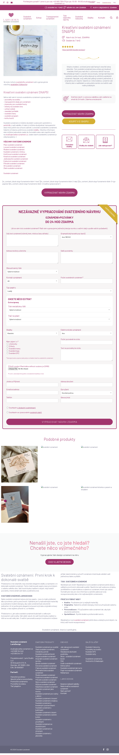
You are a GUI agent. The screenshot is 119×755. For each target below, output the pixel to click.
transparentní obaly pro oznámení (17, 102)
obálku (36, 130)
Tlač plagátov (15, 686)
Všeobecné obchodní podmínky (68, 653)
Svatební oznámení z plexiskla (43, 734)
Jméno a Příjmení (13, 381)
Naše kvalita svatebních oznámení (69, 687)
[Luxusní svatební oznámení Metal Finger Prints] (19, 504)
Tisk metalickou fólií (16, 306)
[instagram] (7, 2)
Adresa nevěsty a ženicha (16, 251)
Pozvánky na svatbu (93, 649)
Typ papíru (11, 287)
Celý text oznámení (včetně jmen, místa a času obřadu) (27, 233)
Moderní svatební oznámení (13, 149)
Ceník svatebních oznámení (70, 663)
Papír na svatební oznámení (71, 670)
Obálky (9, 330)
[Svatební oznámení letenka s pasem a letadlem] (99, 504)
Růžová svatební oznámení (45, 684)
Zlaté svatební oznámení (12, 168)
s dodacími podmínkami (26, 408)
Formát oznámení (14, 277)
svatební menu (10, 113)
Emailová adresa (12, 389)
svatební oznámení (81, 620)
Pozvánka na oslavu (18, 684)
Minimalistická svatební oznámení (44, 671)
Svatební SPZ (91, 652)
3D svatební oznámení (11, 166)
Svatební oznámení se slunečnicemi (43, 725)
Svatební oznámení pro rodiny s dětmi (46, 695)
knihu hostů (9, 118)
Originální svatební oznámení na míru (46, 660)
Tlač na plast (13, 316)
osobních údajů (36, 412)
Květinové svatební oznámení (14, 154)
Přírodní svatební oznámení (13, 163)
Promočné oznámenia (19, 681)
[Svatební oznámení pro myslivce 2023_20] (59, 504)
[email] (12, 2)
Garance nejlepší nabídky (69, 684)
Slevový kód (65, 397)
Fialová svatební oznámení (45, 668)
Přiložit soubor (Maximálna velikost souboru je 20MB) (28, 366)
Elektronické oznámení (71, 330)
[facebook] (3, 2)
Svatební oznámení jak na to (71, 668)
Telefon (9, 397)
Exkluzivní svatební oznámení (14, 161)
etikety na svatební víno (14, 106)
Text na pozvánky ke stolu (71, 348)
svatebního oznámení (24, 82)
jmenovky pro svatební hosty (16, 104)
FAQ (62, 661)
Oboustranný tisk (13, 268)
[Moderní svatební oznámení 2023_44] (99, 464)
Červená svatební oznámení (46, 666)
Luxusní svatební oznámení (13, 147)
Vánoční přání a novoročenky (21, 679)
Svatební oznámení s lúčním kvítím (46, 716)
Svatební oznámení (10, 173)
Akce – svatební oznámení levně (70, 657)
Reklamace (64, 673)
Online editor (65, 666)
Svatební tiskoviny (93, 647)
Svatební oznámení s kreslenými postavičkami (45, 704)
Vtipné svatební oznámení (45, 656)
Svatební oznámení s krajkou (46, 701)
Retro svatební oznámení (45, 682)
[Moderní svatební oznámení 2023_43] (59, 464)
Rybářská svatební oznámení (46, 687)
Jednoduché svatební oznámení (15, 159)
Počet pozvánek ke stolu (70, 339)
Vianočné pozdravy (17, 677)
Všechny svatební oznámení (17, 141)
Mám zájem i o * (12, 341)
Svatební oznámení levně (45, 654)
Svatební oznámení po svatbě (46, 647)
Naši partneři (65, 691)
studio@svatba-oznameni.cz (17, 134)
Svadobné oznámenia (94, 659)
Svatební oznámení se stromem (43, 730)
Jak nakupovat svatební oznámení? (69, 648)
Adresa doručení (67, 381)
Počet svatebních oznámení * (72, 277)
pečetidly (7, 125)
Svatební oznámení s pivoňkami (43, 720)
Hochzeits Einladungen (94, 661)
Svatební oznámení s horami (46, 698)
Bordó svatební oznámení (45, 663)
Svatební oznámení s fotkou (14, 152)
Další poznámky (67, 251)
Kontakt (63, 693)
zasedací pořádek (11, 111)
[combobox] (87, 237)
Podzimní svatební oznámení (46, 677)
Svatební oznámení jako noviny (44, 690)
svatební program (11, 116)
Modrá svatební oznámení (45, 675)
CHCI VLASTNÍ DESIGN (59, 561)
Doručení (65, 389)
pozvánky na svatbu (12, 99)
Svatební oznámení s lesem (45, 712)
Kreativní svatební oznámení (14, 156)
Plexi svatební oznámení (12, 145)
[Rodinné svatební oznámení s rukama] (19, 464)
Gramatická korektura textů (73, 233)
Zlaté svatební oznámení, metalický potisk (45, 650)
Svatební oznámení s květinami (43, 709)
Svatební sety (91, 654)
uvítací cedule (10, 109)
